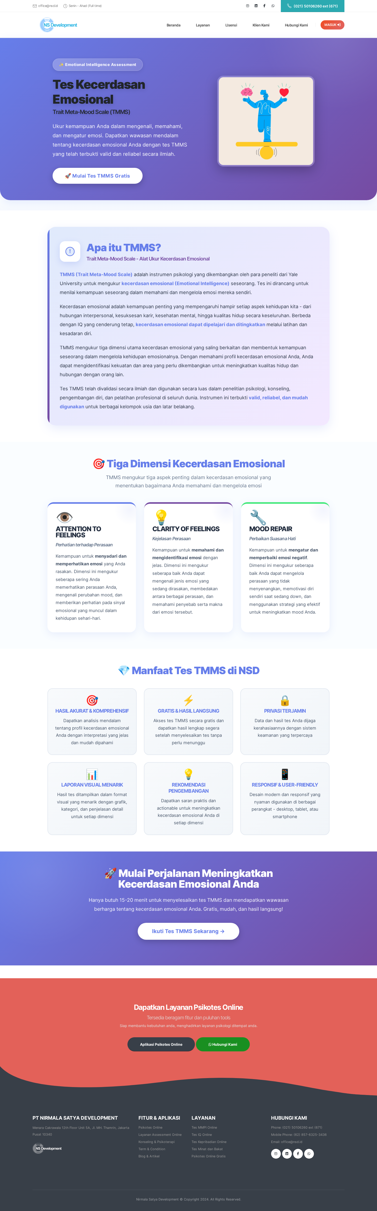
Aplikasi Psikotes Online (161, 1044)
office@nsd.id (48, 6)
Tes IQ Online (202, 1135)
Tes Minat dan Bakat (207, 1149)
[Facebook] (264, 5)
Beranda (174, 25)
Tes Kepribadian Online (209, 1142)
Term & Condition (151, 1149)
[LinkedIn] (256, 5)
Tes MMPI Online (204, 1127)
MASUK (330, 25)
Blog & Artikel (149, 1156)
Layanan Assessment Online (160, 1135)
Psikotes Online (150, 1127)
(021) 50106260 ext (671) (302, 1127)
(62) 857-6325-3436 (310, 1135)
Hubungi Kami (296, 25)
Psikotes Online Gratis (209, 1156)
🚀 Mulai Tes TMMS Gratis (97, 176)
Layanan (203, 25)
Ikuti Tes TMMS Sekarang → (188, 931)
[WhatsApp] (309, 1154)
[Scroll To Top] (368, 1205)
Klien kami (261, 25)
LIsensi (231, 25)
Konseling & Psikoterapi (156, 1142)
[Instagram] (247, 5)
